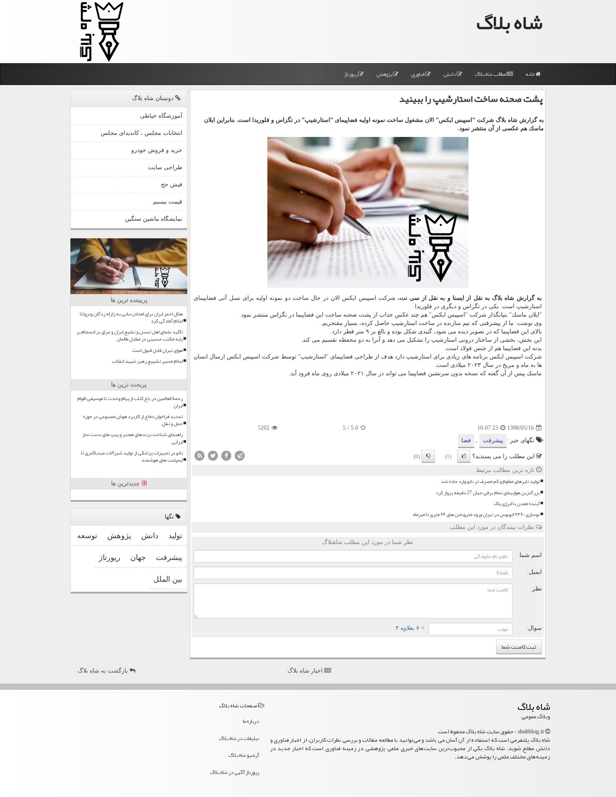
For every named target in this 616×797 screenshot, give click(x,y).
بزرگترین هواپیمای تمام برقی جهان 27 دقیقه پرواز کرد (488, 493)
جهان (138, 557)
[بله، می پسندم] (464, 456)
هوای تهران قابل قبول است (157, 350)
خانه (530, 74)
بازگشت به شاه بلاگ (103, 671)
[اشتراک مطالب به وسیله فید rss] (199, 455)
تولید (175, 535)
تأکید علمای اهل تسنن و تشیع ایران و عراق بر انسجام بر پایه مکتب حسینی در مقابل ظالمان (129, 335)
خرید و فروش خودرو (156, 150)
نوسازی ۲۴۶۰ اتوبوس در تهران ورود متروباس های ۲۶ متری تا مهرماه (476, 514)
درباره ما (251, 721)
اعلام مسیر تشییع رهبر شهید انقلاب (147, 361)
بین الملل (167, 579)
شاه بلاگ (509, 22)
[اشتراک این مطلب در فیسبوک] (226, 455)
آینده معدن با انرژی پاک (517, 503)
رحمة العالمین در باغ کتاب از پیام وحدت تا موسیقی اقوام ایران (130, 402)
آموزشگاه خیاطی (161, 116)
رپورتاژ (351, 74)
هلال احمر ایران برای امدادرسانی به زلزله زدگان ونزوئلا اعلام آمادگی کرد (131, 317)
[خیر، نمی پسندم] (428, 456)
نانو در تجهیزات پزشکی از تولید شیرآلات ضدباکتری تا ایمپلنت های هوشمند (132, 456)
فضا (466, 440)
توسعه (87, 535)
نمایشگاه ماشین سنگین (153, 219)
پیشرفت (493, 440)
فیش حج (171, 184)
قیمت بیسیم (167, 202)
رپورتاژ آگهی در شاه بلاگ (234, 772)
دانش (450, 74)
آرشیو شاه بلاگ (243, 755)
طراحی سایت (165, 167)
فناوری (418, 74)
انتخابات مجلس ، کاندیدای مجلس (141, 133)
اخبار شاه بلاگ (305, 671)
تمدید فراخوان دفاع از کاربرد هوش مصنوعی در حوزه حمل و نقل (133, 420)
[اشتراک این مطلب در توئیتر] (213, 455)
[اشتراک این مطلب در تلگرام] (240, 455)
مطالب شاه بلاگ (491, 74)
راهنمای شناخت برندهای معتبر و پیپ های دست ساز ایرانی (132, 438)
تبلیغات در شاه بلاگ (239, 738)
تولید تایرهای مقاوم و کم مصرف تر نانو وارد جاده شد (490, 481)
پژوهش (384, 74)
